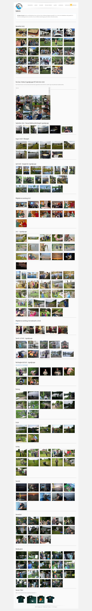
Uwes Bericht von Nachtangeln (22, 365)
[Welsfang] (21, 371)
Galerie (55, 5)
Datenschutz (67, 5)
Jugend (36, 5)
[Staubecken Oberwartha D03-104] (21, 238)
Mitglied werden (48, 5)
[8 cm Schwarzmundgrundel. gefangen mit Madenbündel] (57, 154)
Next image (18, 88)
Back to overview (49, 91)
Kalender (41, 5)
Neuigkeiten (30, 5)
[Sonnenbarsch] (69, 371)
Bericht (17, 323)
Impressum (74, 5)
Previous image (16, 88)
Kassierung (61, 5)
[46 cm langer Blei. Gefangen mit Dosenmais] (45, 154)
